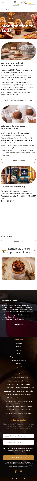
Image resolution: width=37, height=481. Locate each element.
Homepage (18, 343)
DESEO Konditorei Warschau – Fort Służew (18, 406)
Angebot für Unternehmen (18, 357)
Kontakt (18, 363)
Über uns (18, 346)
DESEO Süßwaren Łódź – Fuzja (18, 377)
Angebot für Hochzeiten (18, 360)
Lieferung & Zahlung (18, 367)
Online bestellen (18, 161)
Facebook (16, 471)
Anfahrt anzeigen (7, 236)
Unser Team (18, 350)
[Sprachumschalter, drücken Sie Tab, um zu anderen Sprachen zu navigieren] (31, 3)
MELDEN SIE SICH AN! (18, 457)
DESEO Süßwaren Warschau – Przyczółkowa (18, 398)
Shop (18, 353)
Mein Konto (22, 2)
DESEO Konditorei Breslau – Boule (18, 381)
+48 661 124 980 (9, 201)
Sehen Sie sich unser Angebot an (18, 100)
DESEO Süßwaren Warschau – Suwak (18, 410)
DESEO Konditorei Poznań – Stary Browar (18, 394)
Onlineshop (18, 324)
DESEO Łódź (18, 242)
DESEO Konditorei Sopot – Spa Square (18, 384)
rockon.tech (21, 479)
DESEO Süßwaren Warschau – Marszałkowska (18, 391)
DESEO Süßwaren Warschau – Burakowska (18, 413)
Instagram (21, 471)
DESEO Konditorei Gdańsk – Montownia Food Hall (18, 387)
